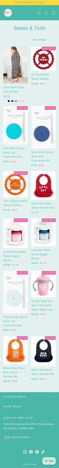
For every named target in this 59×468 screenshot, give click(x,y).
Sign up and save (18, 417)
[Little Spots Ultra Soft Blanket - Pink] (23, 101)
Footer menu (14, 396)
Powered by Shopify (29, 464)
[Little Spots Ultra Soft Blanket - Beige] (5, 101)
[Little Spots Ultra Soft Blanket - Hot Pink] (19, 101)
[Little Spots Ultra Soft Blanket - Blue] (12, 101)
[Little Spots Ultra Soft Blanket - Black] (9, 101)
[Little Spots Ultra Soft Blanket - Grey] (16, 101)
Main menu (12, 406)
